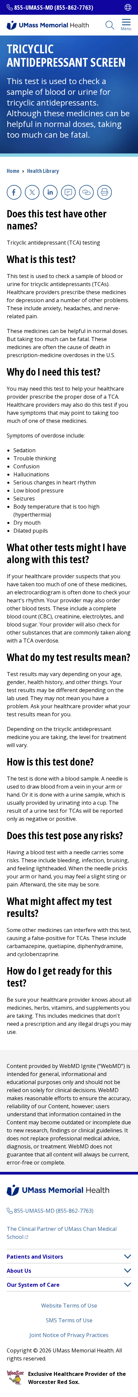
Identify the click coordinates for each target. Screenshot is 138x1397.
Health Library (43, 171)
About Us (19, 1270)
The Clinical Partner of (62, 1233)
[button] (127, 1256)
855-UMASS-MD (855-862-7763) (53, 7)
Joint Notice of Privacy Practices (69, 1335)
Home (13, 171)
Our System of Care (33, 1284)
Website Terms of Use (69, 1305)
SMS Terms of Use (69, 1320)
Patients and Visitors (35, 1256)
